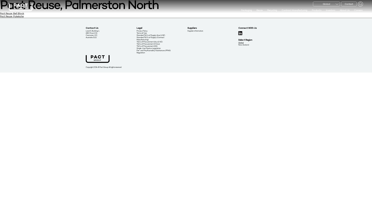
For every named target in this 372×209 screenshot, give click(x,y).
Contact (349, 4)
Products (316, 10)
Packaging (246, 10)
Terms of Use (142, 33)
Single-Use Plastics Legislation (149, 48)
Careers (358, 10)
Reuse (259, 10)
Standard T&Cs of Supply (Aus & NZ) (151, 35)
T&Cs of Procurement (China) (148, 44)
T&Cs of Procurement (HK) (147, 46)
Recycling (272, 10)
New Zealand (243, 45)
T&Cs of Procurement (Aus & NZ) (149, 42)
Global (241, 43)
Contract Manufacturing (294, 10)
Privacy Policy (142, 31)
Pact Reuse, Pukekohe (12, 16)
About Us (345, 10)
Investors (330, 10)
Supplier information (195, 31)
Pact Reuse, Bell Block (12, 13)
